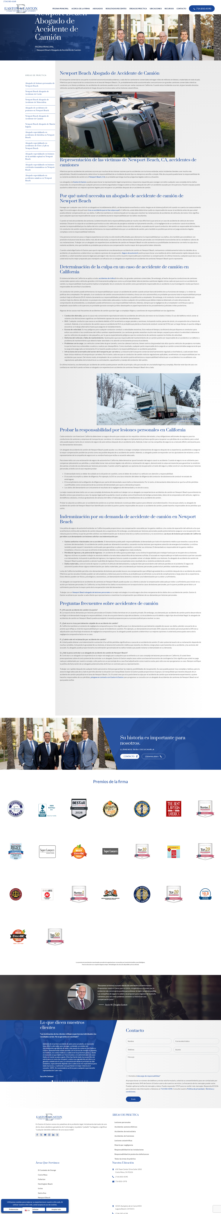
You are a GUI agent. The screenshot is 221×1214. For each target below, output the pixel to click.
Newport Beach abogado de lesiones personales (91, 592)
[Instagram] (49, 1135)
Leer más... (59, 1070)
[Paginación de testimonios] (52, 1081)
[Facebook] (37, 1135)
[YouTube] (45, 1135)
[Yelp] (57, 1135)
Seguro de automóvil (130, 253)
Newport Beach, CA (97, 177)
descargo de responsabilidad (148, 1076)
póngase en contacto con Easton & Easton (107, 677)
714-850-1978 (121, 1181)
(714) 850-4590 (121, 1177)
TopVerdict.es (213, 817)
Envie (133, 1099)
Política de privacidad (195, 1089)
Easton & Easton (79, 182)
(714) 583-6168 (9, 1)
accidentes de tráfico (107, 278)
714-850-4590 (166, 1089)
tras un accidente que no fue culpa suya (103, 210)
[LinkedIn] (53, 1135)
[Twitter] (41, 1135)
